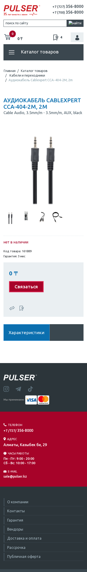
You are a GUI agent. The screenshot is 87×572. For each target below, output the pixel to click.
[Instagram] (9, 388)
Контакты (16, 511)
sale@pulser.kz (15, 476)
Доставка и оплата (24, 538)
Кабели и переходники (27, 75)
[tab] (10, 217)
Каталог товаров (39, 51)
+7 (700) (68, 12)
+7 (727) (68, 7)
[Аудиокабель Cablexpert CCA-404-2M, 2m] (43, 167)
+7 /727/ (18, 430)
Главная (9, 71)
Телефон (15, 424)
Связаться (26, 286)
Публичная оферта (24, 556)
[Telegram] (22, 388)
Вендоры (15, 529)
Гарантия (15, 520)
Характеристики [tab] (26, 332)
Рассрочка (16, 547)
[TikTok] (33, 388)
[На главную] (21, 10)
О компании (17, 502)
